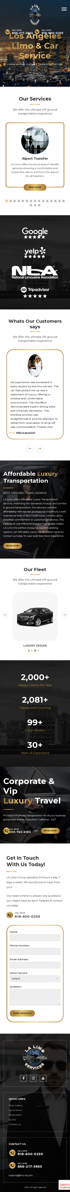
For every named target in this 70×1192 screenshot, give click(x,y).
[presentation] (30, 448)
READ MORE (35, 187)
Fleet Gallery (15, 1105)
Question (15, 986)
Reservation (15, 1114)
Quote (12, 1119)
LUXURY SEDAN (35, 645)
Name (14, 931)
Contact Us (15, 1124)
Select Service (19, 973)
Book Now (35, 637)
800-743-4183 (20, 832)
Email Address (19, 959)
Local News (15, 1110)
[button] (6, 201)
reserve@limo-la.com (21, 1175)
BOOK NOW (13, 546)
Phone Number (20, 945)
